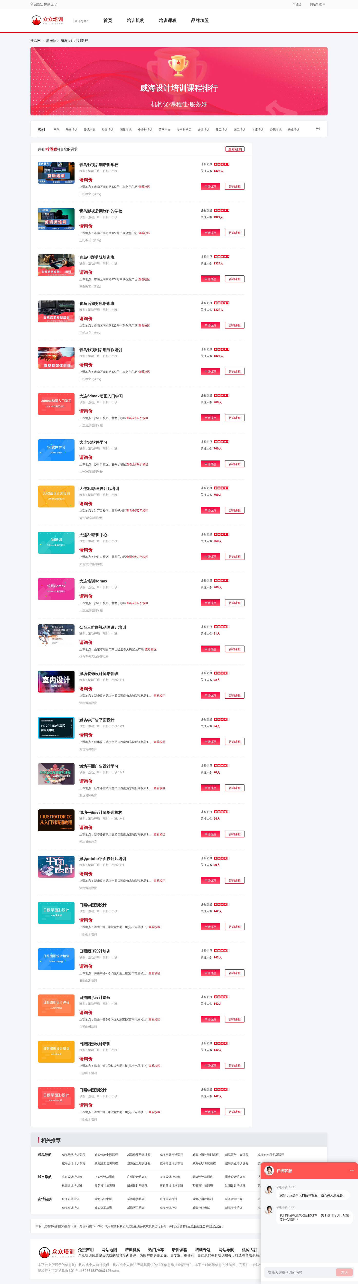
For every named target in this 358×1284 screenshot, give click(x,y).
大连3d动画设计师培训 (99, 488)
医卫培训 (239, 129)
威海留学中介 (234, 1199)
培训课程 (168, 20)
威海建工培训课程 (106, 1163)
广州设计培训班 (137, 1176)
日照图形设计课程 (95, 997)
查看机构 (235, 149)
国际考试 (126, 129)
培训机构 (135, 20)
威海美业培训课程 (236, 1163)
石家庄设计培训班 (171, 1185)
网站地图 (109, 1249)
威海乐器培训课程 (73, 1154)
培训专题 (203, 1249)
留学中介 (164, 129)
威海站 (51, 40)
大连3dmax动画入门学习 (101, 396)
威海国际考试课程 (171, 1154)
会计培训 (203, 129)
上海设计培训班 (104, 1176)
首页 (108, 20)
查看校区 (144, 186)
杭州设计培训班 (72, 1185)
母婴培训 (107, 129)
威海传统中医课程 (106, 1154)
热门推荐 (156, 1249)
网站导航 (226, 1249)
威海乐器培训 (70, 1199)
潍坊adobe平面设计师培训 (102, 858)
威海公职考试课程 (204, 1163)
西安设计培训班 (202, 1185)
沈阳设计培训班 (235, 1185)
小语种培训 (145, 129)
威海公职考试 (201, 1207)
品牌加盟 (200, 20)
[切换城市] (50, 4)
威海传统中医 (103, 1199)
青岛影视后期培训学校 (98, 164)
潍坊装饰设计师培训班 (98, 673)
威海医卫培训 (136, 1207)
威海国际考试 (168, 1199)
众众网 (35, 40)
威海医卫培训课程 (139, 1163)
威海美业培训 (234, 1207)
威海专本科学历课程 (271, 1154)
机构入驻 (249, 1249)
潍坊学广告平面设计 (96, 719)
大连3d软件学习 (93, 442)
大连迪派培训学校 (91, 425)
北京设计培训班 (72, 1176)
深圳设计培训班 (170, 1176)
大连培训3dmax (93, 581)
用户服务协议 (196, 1226)
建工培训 (221, 129)
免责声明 (86, 1249)
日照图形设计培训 (95, 951)
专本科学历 (184, 129)
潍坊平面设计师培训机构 (100, 812)
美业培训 (294, 129)
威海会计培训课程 (73, 1163)
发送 (344, 1272)
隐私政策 (215, 1226)
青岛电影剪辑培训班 (96, 257)
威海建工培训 (103, 1207)
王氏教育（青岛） (91, 194)
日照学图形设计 (93, 905)
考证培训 (258, 129)
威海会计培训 (70, 1207)
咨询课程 (235, 186)
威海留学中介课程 (236, 1154)
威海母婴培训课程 (139, 1154)
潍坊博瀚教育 (88, 703)
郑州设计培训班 (137, 1185)
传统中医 (89, 129)
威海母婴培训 (136, 1199)
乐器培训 (71, 129)
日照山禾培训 (88, 934)
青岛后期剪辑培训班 (96, 303)
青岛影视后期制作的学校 (100, 211)
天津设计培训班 (202, 1176)
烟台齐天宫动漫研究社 (94, 656)
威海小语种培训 (202, 1199)
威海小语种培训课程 (205, 1154)
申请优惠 (210, 186)
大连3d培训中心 (93, 534)
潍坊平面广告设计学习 (98, 766)
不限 (56, 129)
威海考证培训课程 (171, 1163)
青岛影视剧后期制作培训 (100, 349)
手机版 (296, 4)
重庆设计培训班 (235, 1176)
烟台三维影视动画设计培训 (102, 627)
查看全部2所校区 (137, 418)
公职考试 (276, 129)
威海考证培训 (168, 1207)
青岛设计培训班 (104, 1185)
